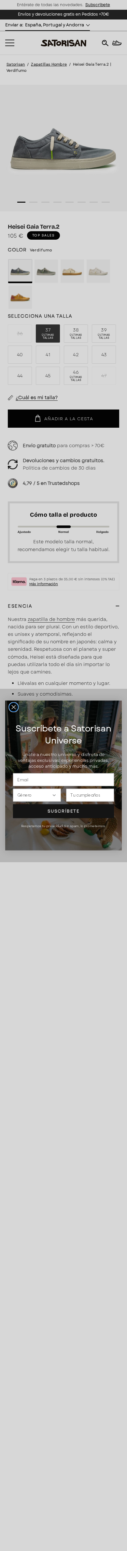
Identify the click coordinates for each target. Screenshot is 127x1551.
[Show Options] (54, 795)
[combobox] (34, 795)
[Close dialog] (13, 707)
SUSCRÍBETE (64, 811)
